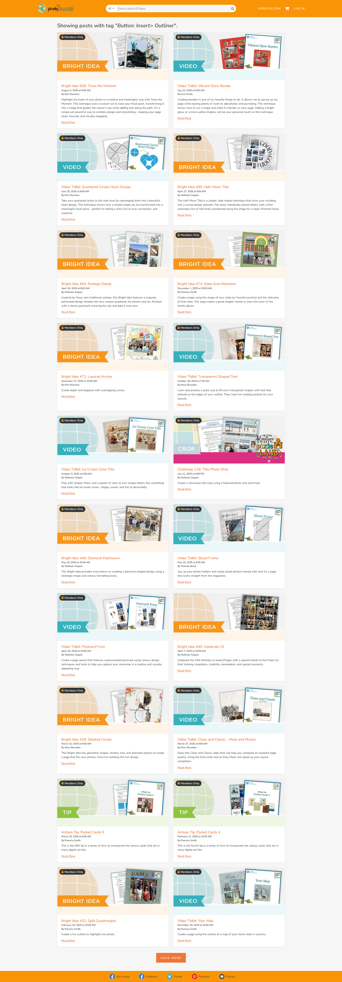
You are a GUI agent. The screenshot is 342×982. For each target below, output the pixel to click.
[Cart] (287, 8)
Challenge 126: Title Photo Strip (203, 469)
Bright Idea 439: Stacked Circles (86, 739)
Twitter (178, 976)
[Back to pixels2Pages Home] (55, 8)
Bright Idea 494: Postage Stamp (86, 283)
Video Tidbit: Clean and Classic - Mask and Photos (217, 739)
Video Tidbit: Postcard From (83, 646)
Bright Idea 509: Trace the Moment (88, 85)
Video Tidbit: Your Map (195, 920)
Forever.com (269, 8)
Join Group (122, 976)
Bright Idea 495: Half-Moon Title (203, 186)
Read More (68, 122)
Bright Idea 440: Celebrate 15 (201, 646)
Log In (299, 8)
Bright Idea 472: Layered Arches (86, 376)
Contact (230, 976)
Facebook (151, 976)
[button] (171, 958)
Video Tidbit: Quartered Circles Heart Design (96, 186)
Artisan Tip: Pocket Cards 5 (82, 832)
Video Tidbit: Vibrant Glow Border (204, 85)
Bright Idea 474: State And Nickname (207, 283)
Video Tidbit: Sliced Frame (198, 558)
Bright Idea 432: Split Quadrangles (88, 920)
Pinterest (204, 976)
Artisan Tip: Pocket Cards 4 (199, 832)
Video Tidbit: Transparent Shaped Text (207, 376)
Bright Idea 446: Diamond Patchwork (90, 558)
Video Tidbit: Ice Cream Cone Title (87, 469)
